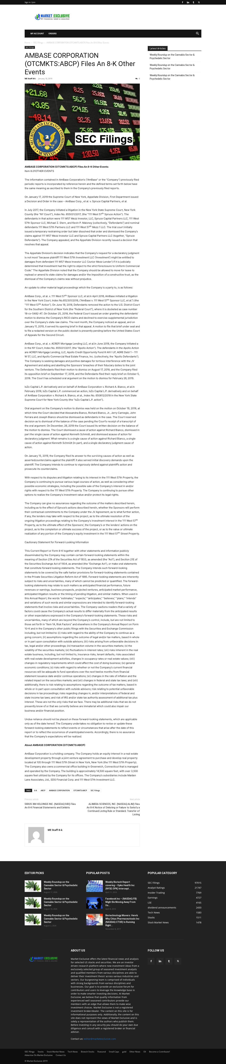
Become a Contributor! (159, 1051)
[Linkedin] (187, 2)
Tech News (73, 1051)
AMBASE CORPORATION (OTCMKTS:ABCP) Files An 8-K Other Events (80, 63)
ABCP (43, 790)
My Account (37, 33)
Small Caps (114, 1051)
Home (27, 42)
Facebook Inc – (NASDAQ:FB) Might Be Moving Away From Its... (121, 902)
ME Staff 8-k (30, 78)
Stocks (41, 1051)
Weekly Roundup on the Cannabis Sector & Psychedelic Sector (172, 56)
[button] (197, 33)
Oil (144, 1051)
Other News (134, 1051)
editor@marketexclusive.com (100, 1038)
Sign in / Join (30, 2)
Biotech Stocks (87, 1051)
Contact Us (61, 1055)
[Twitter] (198, 2)
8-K (35, 790)
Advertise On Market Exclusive (39, 1055)
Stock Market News (56, 1051)
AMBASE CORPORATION (59, 790)
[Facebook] (182, 2)
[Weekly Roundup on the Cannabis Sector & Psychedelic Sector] (33, 886)
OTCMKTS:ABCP (80, 790)
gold (124, 1051)
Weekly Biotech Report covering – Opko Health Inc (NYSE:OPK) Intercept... (120, 885)
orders (52, 33)
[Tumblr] (193, 2)
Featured (101, 1051)
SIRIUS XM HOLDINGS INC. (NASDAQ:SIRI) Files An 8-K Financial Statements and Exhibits (50, 806)
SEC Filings (38, 42)
